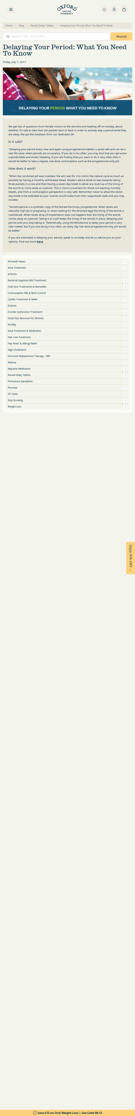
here (40, 241)
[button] (130, 558)
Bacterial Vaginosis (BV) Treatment (27, 280)
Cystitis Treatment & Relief (22, 299)
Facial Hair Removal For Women (26, 318)
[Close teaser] (125, 575)
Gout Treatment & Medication (24, 330)
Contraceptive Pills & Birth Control (27, 293)
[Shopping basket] (124, 9)
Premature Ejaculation (20, 381)
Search (121, 36)
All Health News (16, 261)
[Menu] (11, 9)
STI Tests (13, 394)
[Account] (114, 9)
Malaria (12, 362)
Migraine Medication (19, 368)
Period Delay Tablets (19, 375)
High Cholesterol (17, 349)
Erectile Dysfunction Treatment (25, 312)
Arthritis (12, 274)
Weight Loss (14, 406)
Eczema (12, 305)
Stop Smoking (15, 400)
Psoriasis (12, 387)
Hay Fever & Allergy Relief (22, 343)
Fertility (12, 324)
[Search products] (104, 9)
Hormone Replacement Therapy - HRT (29, 356)
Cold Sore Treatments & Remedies (27, 286)
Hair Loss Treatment (19, 337)
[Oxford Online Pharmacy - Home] (67, 9)
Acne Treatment (17, 267)
